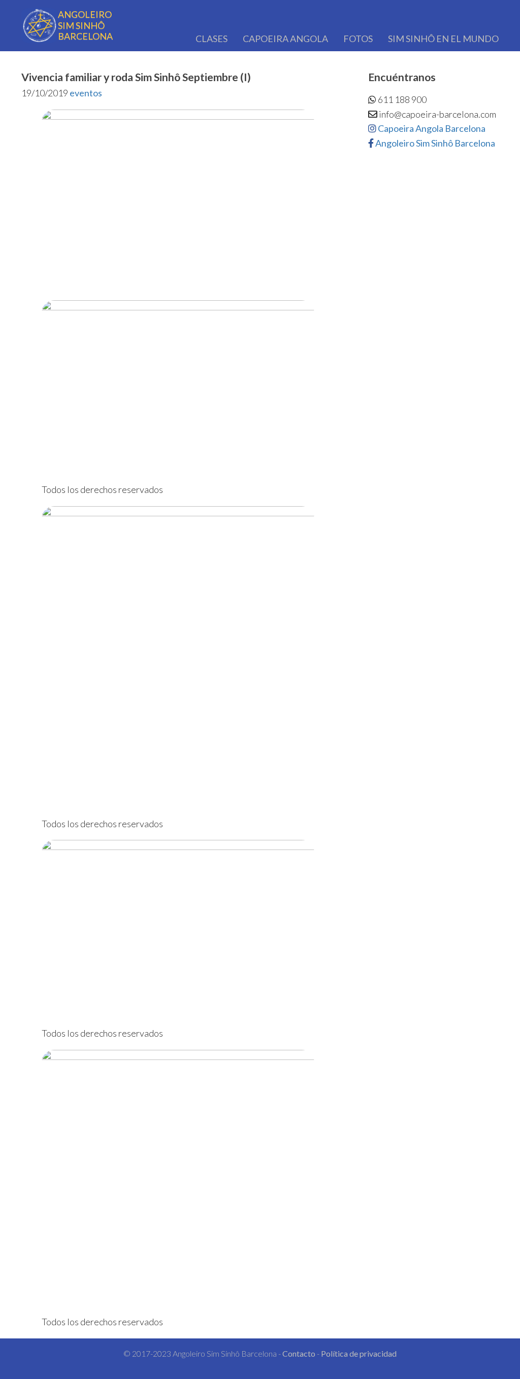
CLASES (212, 38)
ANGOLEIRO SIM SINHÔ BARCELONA (85, 25)
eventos (86, 92)
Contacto (298, 1353)
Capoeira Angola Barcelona (430, 128)
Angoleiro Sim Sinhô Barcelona (434, 143)
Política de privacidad (359, 1353)
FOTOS (358, 38)
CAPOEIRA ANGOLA (285, 38)
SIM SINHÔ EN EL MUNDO (443, 38)
